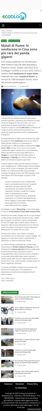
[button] (40, 25)
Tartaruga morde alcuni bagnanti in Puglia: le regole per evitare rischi (26, 330)
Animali (4, 41)
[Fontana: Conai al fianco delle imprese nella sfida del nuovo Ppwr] (7, 374)
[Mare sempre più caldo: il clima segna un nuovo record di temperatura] (7, 299)
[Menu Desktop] (3, 25)
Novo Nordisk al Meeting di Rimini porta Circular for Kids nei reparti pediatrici (27, 362)
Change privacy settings (34, 409)
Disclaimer (20, 384)
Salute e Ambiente (14, 41)
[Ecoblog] (14, 16)
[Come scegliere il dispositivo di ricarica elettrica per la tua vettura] (7, 310)
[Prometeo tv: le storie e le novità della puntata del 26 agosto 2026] (7, 321)
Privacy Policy (32, 384)
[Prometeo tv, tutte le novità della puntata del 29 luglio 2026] (7, 353)
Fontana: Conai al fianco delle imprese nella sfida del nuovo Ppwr (27, 372)
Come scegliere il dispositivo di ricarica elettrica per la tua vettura (27, 308)
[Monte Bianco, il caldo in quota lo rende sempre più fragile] (7, 342)
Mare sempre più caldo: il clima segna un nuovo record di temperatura (27, 298)
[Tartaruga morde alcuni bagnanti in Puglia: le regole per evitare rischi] (7, 331)
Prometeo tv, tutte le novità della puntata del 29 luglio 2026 (25, 351)
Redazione (8, 384)
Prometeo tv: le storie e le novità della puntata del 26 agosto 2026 (27, 319)
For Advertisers (21, 388)
